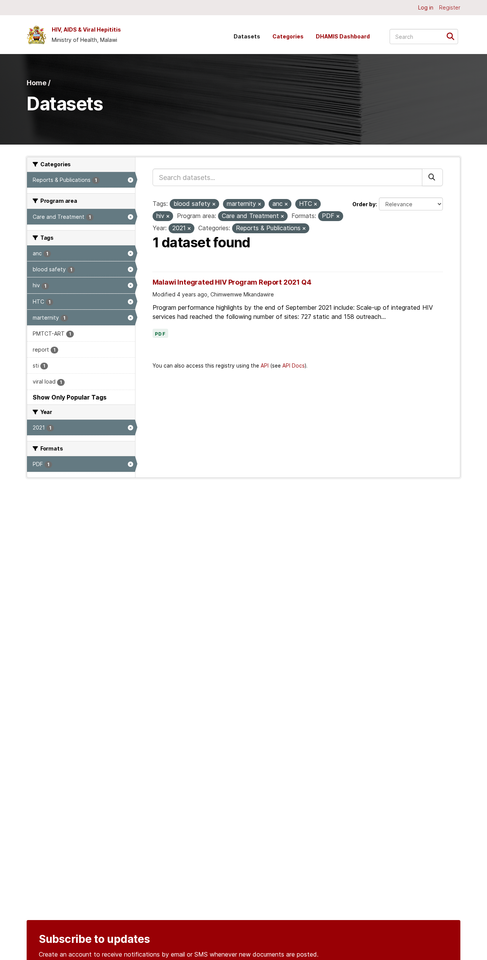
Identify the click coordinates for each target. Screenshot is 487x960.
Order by (364, 204)
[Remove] (213, 204)
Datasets (247, 36)
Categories (288, 36)
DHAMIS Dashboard (343, 36)
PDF (160, 334)
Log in (425, 7)
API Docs (293, 366)
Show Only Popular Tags (70, 397)
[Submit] (453, 36)
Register (449, 7)
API (265, 366)
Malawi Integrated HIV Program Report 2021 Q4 (232, 282)
